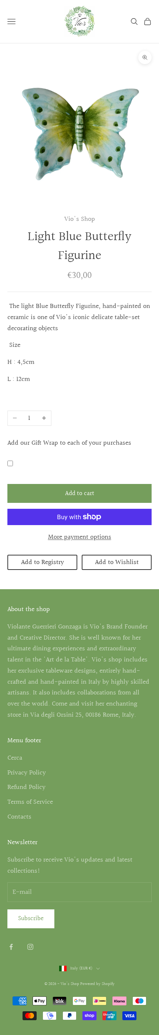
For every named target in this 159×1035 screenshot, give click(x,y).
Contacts (19, 817)
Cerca (14, 758)
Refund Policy (26, 787)
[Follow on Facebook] (11, 947)
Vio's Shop (79, 219)
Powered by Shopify (97, 984)
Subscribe (31, 918)
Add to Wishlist (117, 562)
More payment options (79, 537)
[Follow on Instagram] (30, 947)
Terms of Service (30, 802)
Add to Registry (42, 562)
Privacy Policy (26, 772)
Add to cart (79, 493)
